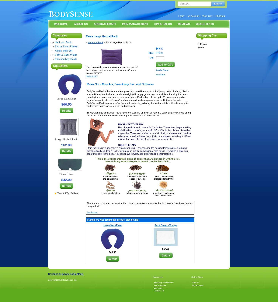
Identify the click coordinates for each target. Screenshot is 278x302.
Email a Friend (162, 70)
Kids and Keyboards (66, 59)
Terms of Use (160, 285)
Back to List (92, 76)
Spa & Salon (163, 23)
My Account (193, 16)
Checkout (220, 16)
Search (195, 282)
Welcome (61, 23)
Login (181, 16)
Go (218, 4)
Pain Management (135, 23)
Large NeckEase (66, 98)
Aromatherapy (105, 23)
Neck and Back (63, 42)
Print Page (160, 74)
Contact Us (159, 291)
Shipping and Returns (164, 282)
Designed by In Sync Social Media (65, 274)
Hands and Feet (63, 50)
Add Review (92, 212)
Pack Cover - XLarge (166, 225)
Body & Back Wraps (66, 54)
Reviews (184, 23)
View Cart (207, 16)
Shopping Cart (207, 35)
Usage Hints (205, 23)
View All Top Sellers (67, 193)
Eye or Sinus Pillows (66, 46)
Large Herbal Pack (66, 139)
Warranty (158, 288)
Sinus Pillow (66, 174)
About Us (81, 23)
